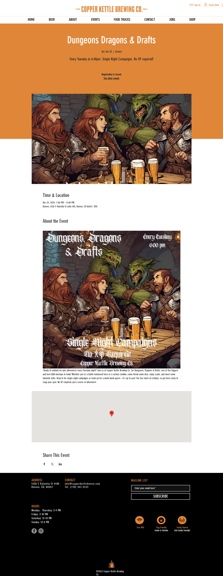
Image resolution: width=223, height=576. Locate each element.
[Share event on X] (52, 464)
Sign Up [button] (197, 5)
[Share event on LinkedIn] (60, 464)
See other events (111, 78)
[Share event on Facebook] (44, 464)
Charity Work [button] (214, 5)
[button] (191, 5)
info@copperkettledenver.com (82, 483)
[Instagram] (41, 531)
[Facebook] (34, 531)
